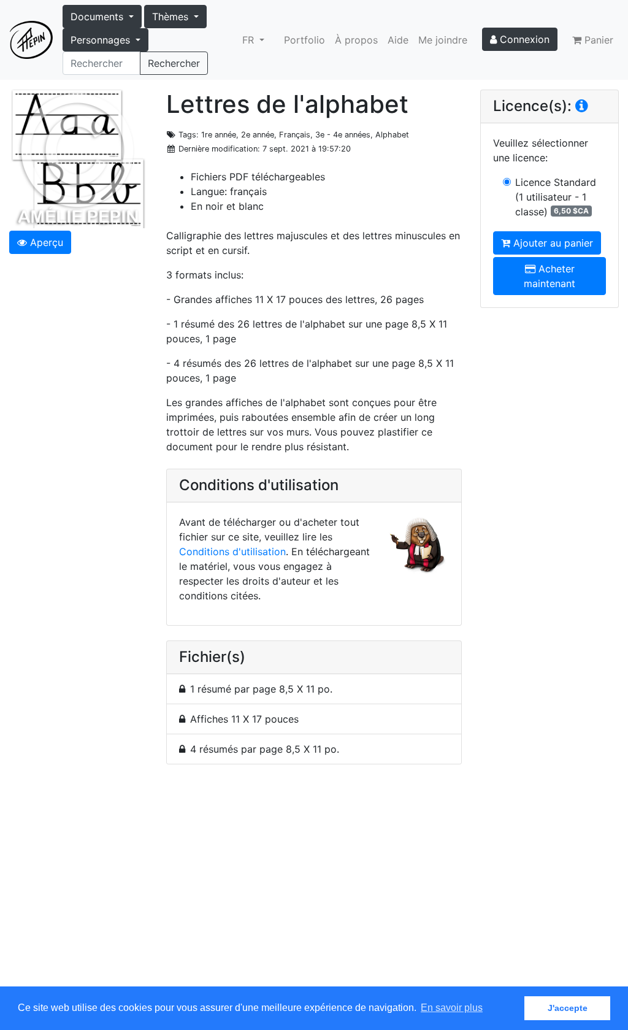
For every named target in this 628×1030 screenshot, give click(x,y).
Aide (398, 40)
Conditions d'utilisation (232, 551)
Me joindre (442, 40)
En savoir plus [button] (452, 1007)
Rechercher (174, 63)
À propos (356, 40)
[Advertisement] (314, 882)
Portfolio (304, 40)
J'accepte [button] (568, 1008)
